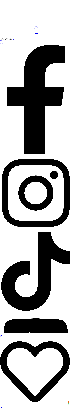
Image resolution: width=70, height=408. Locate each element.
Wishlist (1, 407)
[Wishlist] (35, 406)
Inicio (13, 39)
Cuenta (1, 335)
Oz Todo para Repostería (2, 0)
